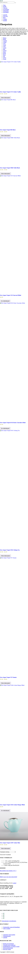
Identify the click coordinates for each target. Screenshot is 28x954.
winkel (14, 883)
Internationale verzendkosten (9, 921)
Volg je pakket (6, 928)
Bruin (4, 39)
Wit (4, 56)
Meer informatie (5, 97)
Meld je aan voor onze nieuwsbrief (8, 876)
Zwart (4, 59)
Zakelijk (5, 15)
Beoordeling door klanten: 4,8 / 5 (8, 870)
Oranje (4, 50)
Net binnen (6, 12)
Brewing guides (7, 949)
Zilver (4, 57)
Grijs (4, 46)
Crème (4, 42)
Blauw (4, 38)
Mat (4, 49)
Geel (4, 43)
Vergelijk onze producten (9, 945)
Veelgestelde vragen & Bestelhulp (11, 927)
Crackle (5, 40)
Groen (4, 47)
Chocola (5, 8)
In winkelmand (5, 301)
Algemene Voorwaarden (9, 934)
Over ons (5, 16)
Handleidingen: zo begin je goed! (11, 946)
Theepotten (6, 10)
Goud (4, 45)
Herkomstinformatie (8, 948)
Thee (4, 5)
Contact (5, 19)
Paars (4, 52)
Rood (4, 53)
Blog (4, 17)
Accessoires (6, 9)
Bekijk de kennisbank (8, 943)
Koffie (4, 6)
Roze (4, 55)
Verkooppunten (7, 936)
